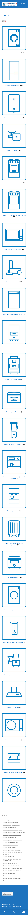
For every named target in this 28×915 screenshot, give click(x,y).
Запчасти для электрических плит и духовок (14, 832)
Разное (5, 880)
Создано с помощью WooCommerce (11, 906)
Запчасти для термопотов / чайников (12, 868)
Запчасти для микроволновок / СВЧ (12, 835)
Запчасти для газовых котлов (10, 845)
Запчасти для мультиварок (10, 863)
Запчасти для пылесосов (9, 837)
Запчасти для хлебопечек (9, 847)
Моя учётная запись (4, 912)
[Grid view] (3, 21)
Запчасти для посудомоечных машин (12, 840)
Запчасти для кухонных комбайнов (12, 870)
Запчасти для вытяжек (9, 873)
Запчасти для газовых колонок (10, 842)
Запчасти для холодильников (10, 822)
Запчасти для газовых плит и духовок (12, 830)
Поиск (14, 912)
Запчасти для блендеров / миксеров (12, 850)
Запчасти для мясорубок (9, 827)
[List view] (5, 21)
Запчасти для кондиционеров (10, 875)
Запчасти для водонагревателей (11, 825)
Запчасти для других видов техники (12, 878)
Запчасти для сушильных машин (11, 865)
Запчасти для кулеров (8, 856)
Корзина (21, 911)
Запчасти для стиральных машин (11, 820)
